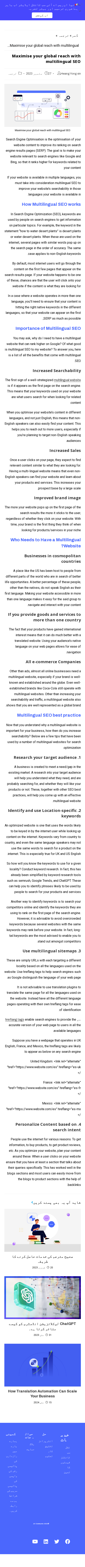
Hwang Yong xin (71, 73)
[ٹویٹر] (57, 1541)
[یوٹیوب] (35, 1541)
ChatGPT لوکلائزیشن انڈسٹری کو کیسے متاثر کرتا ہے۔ (42, 1326)
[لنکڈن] (46, 1541)
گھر (75, 35)
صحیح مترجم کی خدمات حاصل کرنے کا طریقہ (42, 1259)
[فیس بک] (68, 1541)
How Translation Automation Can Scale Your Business (42, 1393)
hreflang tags (14, 1019)
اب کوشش (42, 15)
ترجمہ (63, 35)
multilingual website (67, 380)
